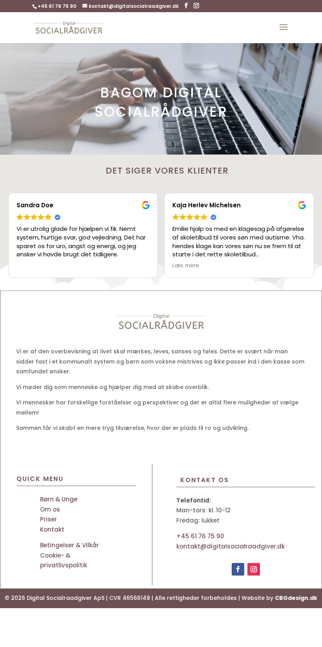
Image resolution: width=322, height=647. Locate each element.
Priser (48, 519)
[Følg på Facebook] (287, 145)
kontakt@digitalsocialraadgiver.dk (230, 546)
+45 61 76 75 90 (57, 6)
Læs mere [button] (185, 265)
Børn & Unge (58, 499)
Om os (50, 509)
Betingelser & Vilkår (69, 545)
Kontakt (52, 529)
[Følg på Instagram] (253, 569)
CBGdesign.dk (296, 598)
